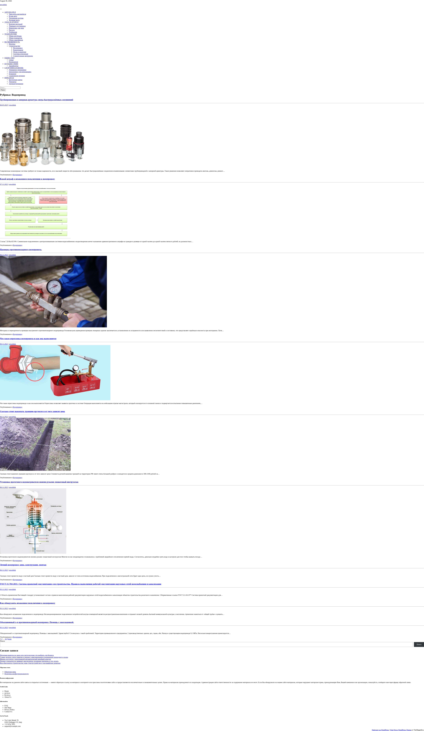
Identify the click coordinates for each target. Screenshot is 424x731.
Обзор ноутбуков (15, 36)
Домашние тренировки (17, 70)
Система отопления (20, 54)
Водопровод (18, 48)
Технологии (10, 34)
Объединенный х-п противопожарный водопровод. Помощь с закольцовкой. (37, 622)
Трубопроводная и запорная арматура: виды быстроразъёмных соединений (36, 100)
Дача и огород (11, 22)
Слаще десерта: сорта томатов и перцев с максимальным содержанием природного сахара (34, 657)
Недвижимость (12, 42)
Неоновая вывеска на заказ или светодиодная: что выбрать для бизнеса (27, 655)
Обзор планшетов (15, 38)
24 (6, 639)
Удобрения (13, 32)
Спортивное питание (17, 76)
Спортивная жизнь (13, 68)
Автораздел (10, 12)
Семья (11, 60)
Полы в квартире (19, 52)
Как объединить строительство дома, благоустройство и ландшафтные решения (30, 663)
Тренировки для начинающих (20, 72)
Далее (9, 639)
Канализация (18, 50)
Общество (9, 58)
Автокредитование (16, 84)
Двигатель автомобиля (17, 14)
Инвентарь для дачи (16, 28)
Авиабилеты (13, 66)
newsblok (3, 5)
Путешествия (11, 64)
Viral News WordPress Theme (401, 730)
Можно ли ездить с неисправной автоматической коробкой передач (25, 659)
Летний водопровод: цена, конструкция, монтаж (23, 565)
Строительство (14, 46)
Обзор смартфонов (16, 40)
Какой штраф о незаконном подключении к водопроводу (27, 179)
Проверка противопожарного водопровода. (21, 249)
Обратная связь (10, 672)
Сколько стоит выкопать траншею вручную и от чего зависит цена (32, 411)
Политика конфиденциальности (16, 674)
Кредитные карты (15, 80)
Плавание (12, 74)
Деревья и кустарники (17, 26)
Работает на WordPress (380, 730)
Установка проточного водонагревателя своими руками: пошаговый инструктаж (39, 482)
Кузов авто (13, 16)
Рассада (12, 30)
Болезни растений (15, 24)
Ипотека (12, 44)
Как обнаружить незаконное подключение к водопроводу (27, 603)
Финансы (9, 78)
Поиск (2, 641)
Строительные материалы (23, 56)
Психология (13, 62)
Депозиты (12, 82)
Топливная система (16, 18)
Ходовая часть (14, 20)
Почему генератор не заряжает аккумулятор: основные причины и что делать (29, 661)
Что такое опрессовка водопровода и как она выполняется (28, 338)
